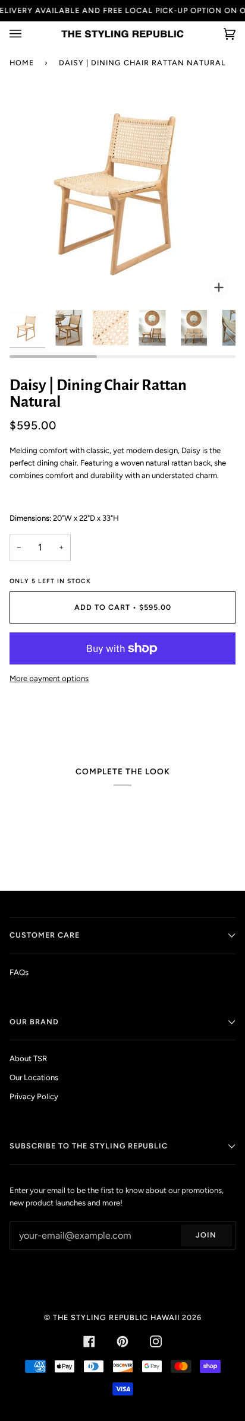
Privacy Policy (34, 1096)
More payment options (49, 678)
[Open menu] (27, 33)
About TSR (28, 1058)
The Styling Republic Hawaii (116, 1317)
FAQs (19, 972)
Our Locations (34, 1077)
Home (22, 62)
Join (206, 1234)
